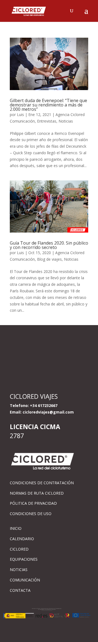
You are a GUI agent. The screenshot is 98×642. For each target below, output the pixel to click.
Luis (20, 114)
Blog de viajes (49, 259)
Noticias (66, 121)
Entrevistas (46, 121)
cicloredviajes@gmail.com (48, 412)
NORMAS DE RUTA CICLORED (37, 493)
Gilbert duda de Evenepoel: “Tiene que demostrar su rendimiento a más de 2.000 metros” (48, 104)
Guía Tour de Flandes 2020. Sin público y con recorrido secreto (49, 245)
